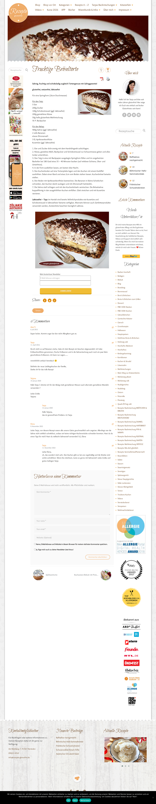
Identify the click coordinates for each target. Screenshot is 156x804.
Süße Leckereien (124, 483)
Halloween (122, 330)
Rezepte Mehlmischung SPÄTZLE (130, 444)
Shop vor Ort (49, 4)
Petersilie (121, 396)
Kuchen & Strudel (124, 361)
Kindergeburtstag (124, 353)
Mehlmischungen (124, 369)
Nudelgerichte (123, 384)
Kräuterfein (125, 4)
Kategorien (64, 4)
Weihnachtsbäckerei (126, 510)
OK (68, 800)
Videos (38, 9)
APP (63, 9)
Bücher (71, 9)
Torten (37, 310)
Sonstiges (121, 471)
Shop (37, 4)
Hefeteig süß (123, 342)
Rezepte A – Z (82, 4)
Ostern (120, 392)
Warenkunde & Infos (88, 9)
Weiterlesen (85, 800)
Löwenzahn (122, 365)
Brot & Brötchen (124, 295)
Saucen (120, 463)
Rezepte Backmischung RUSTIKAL (131, 436)
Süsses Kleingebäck (125, 487)
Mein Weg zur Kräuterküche (129, 373)
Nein (75, 800)
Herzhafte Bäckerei (125, 346)
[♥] (77, 778)
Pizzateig (121, 400)
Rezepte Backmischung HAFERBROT (132, 425)
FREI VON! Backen (125, 307)
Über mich (108, 9)
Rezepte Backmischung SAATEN (130, 440)
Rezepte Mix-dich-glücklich (128, 448)
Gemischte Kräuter (125, 318)
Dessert (121, 303)
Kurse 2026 (52, 9)
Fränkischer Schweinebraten (68, 746)
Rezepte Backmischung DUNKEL (130, 422)
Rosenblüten (122, 456)
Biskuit (120, 280)
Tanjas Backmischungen (103, 4)
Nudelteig (121, 388)
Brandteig (121, 287)
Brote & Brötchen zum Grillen (129, 299)
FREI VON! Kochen (125, 311)
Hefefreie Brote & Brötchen (128, 338)
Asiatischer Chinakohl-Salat (67, 754)
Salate (120, 460)
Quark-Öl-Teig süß (125, 404)
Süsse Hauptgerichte (126, 479)
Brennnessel (122, 291)
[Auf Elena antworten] (113, 424)
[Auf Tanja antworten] (113, 343)
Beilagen (121, 276)
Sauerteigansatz (124, 467)
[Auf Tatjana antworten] (113, 379)
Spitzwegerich (123, 475)
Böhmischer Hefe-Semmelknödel (69, 741)
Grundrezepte (123, 326)
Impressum (124, 9)
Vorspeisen (122, 506)
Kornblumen (122, 357)
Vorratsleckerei (123, 502)
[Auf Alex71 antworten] (113, 327)
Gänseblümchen (124, 315)
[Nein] (153, 797)
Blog (119, 283)
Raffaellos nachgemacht (66, 737)
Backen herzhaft (124, 272)
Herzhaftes (122, 350)
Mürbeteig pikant (124, 377)
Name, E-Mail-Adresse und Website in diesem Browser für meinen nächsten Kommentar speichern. (71, 544)
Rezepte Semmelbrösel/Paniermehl (131, 452)
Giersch (120, 322)
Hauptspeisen (123, 334)
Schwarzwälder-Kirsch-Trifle (67, 750)
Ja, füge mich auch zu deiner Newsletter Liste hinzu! (54, 549)
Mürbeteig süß (123, 381)
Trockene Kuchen (124, 494)
